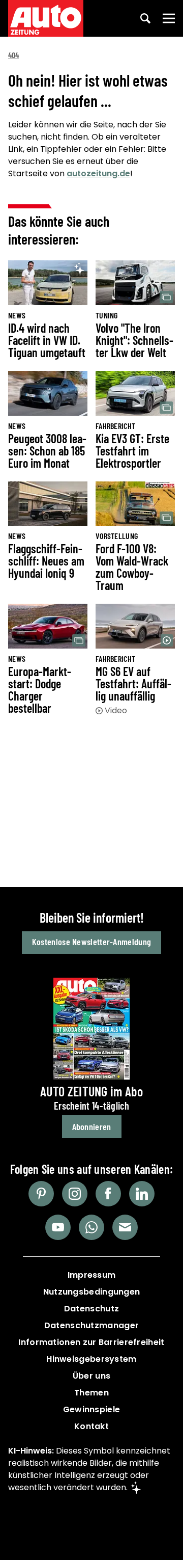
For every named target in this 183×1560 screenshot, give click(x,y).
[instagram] (74, 1193)
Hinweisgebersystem (91, 1359)
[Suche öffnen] (145, 18)
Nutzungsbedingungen (91, 1292)
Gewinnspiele (91, 1409)
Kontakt (91, 1426)
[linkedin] (142, 1193)
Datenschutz (91, 1308)
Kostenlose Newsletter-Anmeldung (91, 941)
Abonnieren (91, 1126)
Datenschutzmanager (91, 1325)
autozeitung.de (98, 173)
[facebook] (108, 1193)
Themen (91, 1392)
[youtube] (58, 1227)
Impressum (92, 1275)
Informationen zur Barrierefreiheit (91, 1342)
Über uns (91, 1376)
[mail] (125, 1227)
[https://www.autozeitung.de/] (45, 18)
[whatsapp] (91, 1227)
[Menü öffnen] (169, 18)
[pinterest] (41, 1193)
